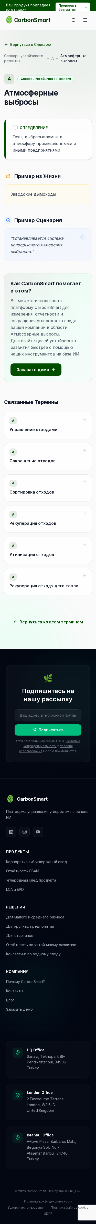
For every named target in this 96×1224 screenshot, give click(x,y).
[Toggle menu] (85, 20)
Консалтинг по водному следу (33, 954)
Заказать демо (33, 369)
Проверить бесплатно (68, 8)
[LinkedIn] (11, 832)
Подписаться (51, 730)
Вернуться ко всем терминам (51, 621)
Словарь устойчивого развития (23, 58)
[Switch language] (73, 20)
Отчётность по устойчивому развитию (41, 945)
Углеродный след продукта (31, 880)
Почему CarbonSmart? (25, 981)
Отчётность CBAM (22, 871)
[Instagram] (24, 832)
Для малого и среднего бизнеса (35, 917)
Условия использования (26, 1207)
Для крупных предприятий (30, 926)
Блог (10, 1000)
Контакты (14, 991)
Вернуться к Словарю (30, 44)
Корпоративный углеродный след (36, 862)
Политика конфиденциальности (48, 1201)
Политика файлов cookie (70, 1207)
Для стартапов (19, 935)
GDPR (48, 1214)
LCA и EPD (15, 889)
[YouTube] (38, 832)
